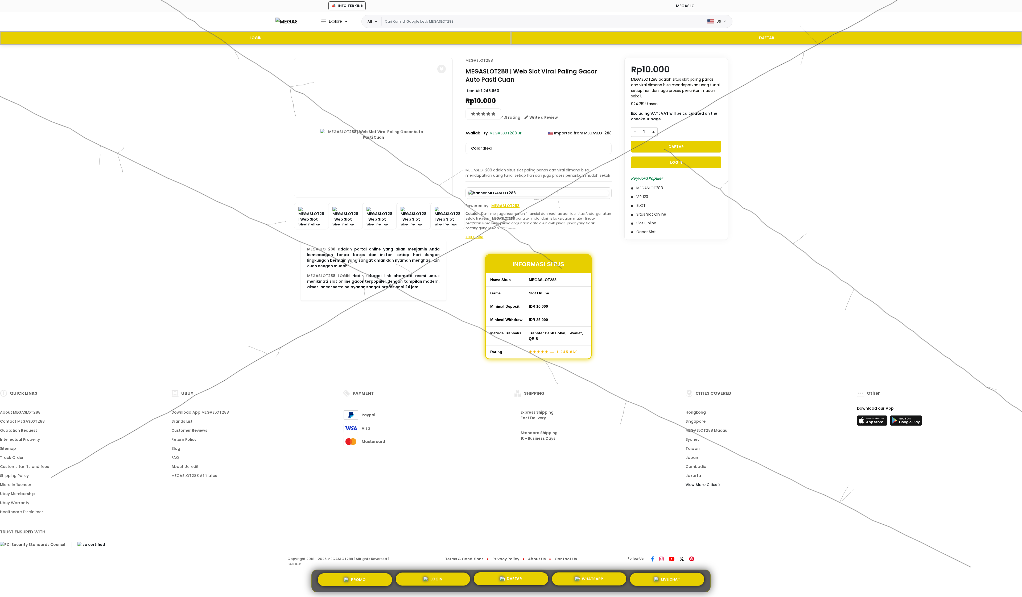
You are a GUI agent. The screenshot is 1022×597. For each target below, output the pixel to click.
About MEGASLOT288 (20, 412)
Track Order (12, 457)
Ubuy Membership (17, 493)
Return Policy (183, 439)
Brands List (181, 421)
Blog (175, 448)
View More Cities (702, 484)
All (370, 21)
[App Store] (873, 422)
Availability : (477, 133)
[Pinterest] (691, 559)
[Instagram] (661, 559)
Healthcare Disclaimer (21, 511)
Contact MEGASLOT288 (22, 421)
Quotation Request (18, 430)
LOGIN (256, 37)
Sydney (692, 439)
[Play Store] (906, 422)
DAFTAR (766, 37)
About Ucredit (185, 466)
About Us (537, 559)
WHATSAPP (592, 580)
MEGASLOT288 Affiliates (194, 475)
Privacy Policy (505, 559)
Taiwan (693, 448)
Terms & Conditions (464, 559)
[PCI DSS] (32, 544)
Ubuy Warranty (14, 502)
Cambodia (696, 466)
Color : (481, 148)
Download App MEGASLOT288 (200, 412)
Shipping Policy (14, 475)
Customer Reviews (189, 430)
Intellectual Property (20, 439)
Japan (692, 457)
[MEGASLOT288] (286, 21)
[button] (441, 69)
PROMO (358, 579)
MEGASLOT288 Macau (706, 430)
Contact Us (566, 559)
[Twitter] (681, 559)
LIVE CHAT (670, 580)
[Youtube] (672, 559)
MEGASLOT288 (321, 249)
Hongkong (696, 412)
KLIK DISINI (474, 237)
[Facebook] (652, 559)
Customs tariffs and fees (24, 466)
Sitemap (8, 448)
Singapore (696, 421)
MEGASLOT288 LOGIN (328, 275)
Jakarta (693, 475)
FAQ (175, 457)
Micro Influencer (15, 484)
